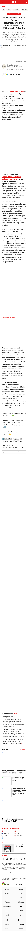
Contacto (4, 872)
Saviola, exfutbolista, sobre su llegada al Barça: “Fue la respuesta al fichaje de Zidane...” (13, 731)
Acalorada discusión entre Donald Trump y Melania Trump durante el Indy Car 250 (19, 792)
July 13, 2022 (19, 447)
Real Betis (18, 452)
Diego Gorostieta (12, 65)
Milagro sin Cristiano (9, 717)
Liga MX (9, 9)
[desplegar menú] (2, 2)
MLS (3, 9)
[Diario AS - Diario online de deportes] (14, 2)
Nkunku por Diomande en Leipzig (14, 736)
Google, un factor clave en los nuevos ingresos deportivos (12, 720)
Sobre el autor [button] (10, 68)
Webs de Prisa (19, 884)
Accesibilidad (4, 876)
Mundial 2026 (16, 9)
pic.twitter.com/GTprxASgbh (12, 441)
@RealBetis (7, 413)
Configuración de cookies (16, 874)
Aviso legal (9, 872)
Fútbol (4, 6)
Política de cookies (6, 874)
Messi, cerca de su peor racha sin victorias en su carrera (14, 772)
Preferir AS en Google (14, 74)
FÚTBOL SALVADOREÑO (14, 14)
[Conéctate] (26, 2)
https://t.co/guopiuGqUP (13, 439)
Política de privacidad (17, 872)
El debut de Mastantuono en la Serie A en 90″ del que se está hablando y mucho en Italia (13, 741)
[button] (3, 74)
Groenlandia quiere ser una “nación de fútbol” (12, 820)
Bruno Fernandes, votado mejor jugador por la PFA (13, 725)
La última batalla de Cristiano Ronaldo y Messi (18, 778)
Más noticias (23, 749)
